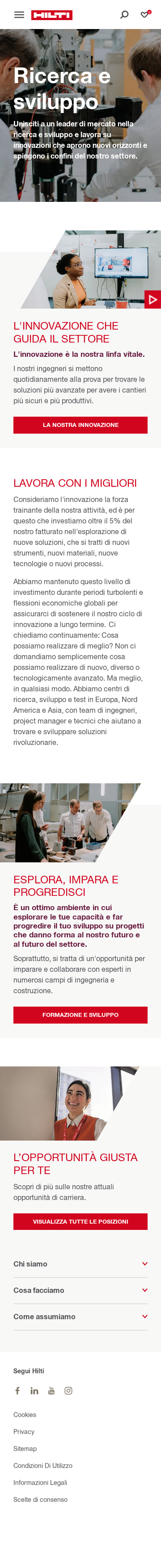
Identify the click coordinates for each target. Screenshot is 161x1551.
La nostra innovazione (81, 425)
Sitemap (25, 1448)
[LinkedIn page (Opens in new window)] (34, 1391)
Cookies (24, 1414)
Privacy (23, 1431)
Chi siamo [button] (30, 1264)
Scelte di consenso (40, 1499)
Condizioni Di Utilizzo (42, 1465)
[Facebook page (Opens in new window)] (17, 1391)
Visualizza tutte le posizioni (80, 1221)
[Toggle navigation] (22, 15)
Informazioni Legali (40, 1482)
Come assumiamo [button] (44, 1316)
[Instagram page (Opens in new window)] (68, 1391)
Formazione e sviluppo (80, 1015)
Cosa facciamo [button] (38, 1290)
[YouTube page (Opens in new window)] (51, 1391)
